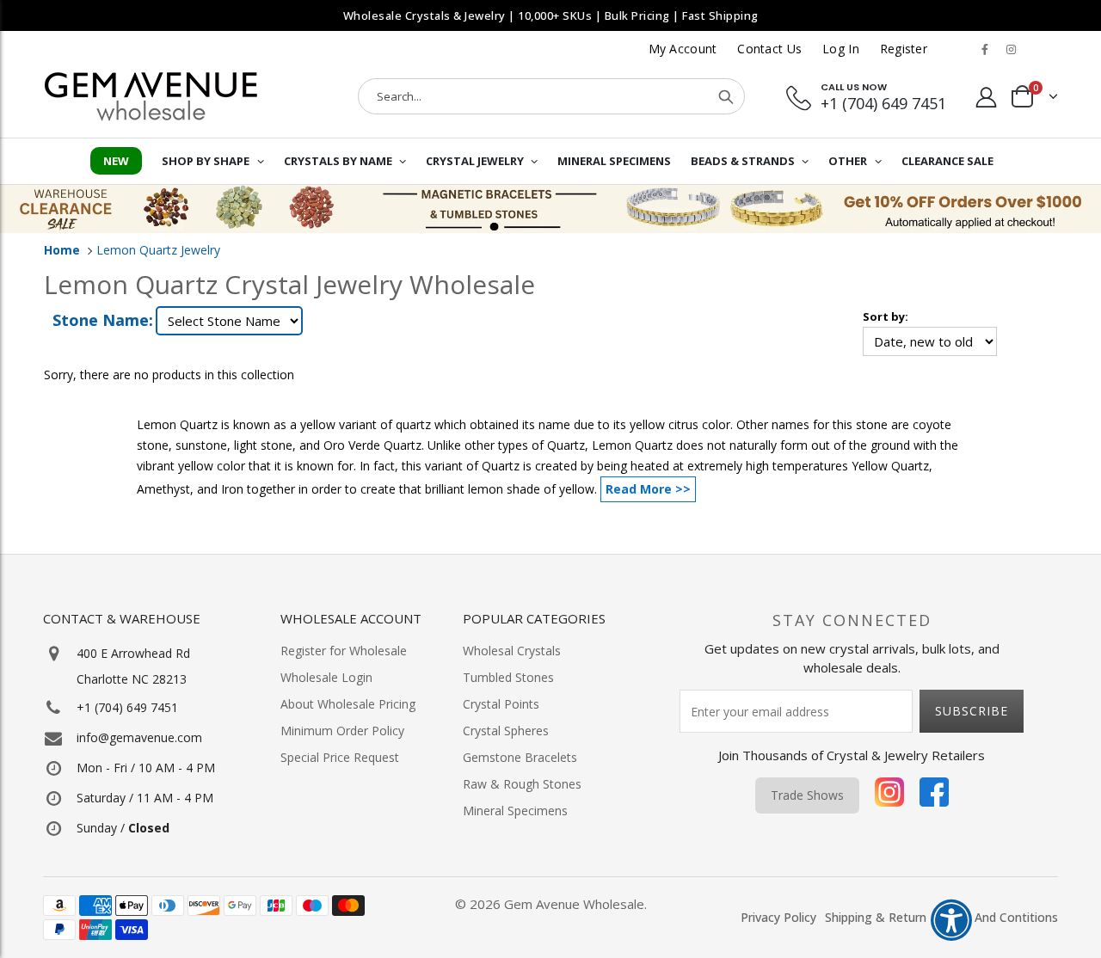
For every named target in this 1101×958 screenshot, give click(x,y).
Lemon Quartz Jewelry (158, 250)
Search (726, 96)
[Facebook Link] (985, 49)
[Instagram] (889, 795)
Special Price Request (339, 757)
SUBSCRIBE (971, 711)
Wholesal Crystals (512, 650)
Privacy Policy (778, 917)
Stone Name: (102, 320)
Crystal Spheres (506, 730)
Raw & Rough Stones (522, 784)
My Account (683, 48)
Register (903, 48)
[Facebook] (934, 795)
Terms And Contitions (996, 917)
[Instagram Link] (1011, 49)
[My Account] (986, 96)
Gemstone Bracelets (520, 757)
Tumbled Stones (508, 677)
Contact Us (769, 48)
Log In (840, 48)
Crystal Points (501, 704)
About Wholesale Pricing (347, 704)
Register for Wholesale (343, 650)
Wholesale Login (326, 677)
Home (62, 250)
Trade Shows (807, 795)
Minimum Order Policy (342, 730)
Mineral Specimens (515, 810)
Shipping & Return (875, 917)
